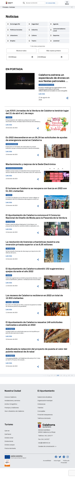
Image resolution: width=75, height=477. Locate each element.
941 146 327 (45, 439)
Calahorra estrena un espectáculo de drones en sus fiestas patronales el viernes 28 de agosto (54, 78)
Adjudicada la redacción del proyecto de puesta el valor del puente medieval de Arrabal (36, 350)
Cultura (9, 302)
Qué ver (7, 430)
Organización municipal (45, 400)
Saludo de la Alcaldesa (45, 397)
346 (72, 375)
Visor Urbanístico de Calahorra (14, 411)
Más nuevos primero (53, 51)
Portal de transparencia (45, 414)
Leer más (42, 94)
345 (69, 375)
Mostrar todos (21, 51)
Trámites (40, 407)
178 (51, 375)
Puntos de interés (10, 448)
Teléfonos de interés (44, 418)
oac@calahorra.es (44, 443)
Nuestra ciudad (13, 391)
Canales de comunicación (46, 446)
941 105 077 (49, 435)
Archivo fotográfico (11, 404)
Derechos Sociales (12, 144)
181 (61, 375)
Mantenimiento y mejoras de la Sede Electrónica (31, 164)
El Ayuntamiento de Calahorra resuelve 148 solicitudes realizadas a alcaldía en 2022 (34, 323)
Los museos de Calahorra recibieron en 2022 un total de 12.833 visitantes (34, 296)
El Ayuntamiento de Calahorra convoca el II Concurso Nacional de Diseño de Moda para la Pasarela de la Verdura (36, 216)
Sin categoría (10, 221)
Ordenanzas (41, 404)
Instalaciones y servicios (12, 400)
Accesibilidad (47, 460)
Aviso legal (57, 460)
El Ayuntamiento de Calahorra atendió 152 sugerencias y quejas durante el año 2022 (35, 270)
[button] (72, 7)
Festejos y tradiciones (12, 407)
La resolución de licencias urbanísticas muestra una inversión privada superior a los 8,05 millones (32, 243)
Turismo (9, 117)
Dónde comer (9, 438)
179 (55, 375)
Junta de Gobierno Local (46, 85)
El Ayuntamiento (46, 391)
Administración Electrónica (14, 168)
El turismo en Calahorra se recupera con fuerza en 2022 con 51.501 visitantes (36, 189)
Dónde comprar (10, 445)
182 (64, 375)
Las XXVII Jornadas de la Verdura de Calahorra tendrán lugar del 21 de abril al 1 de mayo (37, 112)
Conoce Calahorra (10, 397)
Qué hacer (8, 434)
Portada (5, 7)
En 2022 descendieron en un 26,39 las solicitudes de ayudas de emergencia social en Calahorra (36, 138)
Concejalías (41, 411)
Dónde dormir (9, 441)
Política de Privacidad (65, 461)
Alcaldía (9, 275)
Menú (67, 4)
